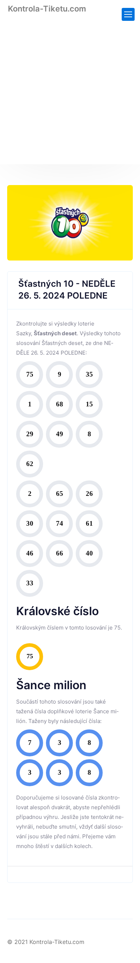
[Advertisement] (70, 94)
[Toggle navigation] (128, 14)
